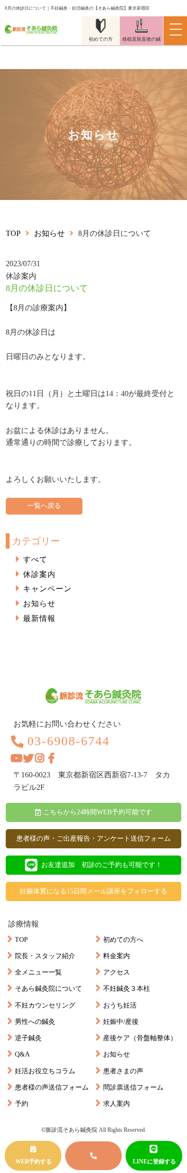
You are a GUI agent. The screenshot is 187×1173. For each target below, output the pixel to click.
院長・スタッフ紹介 (45, 956)
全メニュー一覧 (38, 972)
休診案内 (39, 574)
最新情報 (39, 618)
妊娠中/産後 (121, 1021)
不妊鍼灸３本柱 (126, 988)
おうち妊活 (120, 1005)
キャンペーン (47, 589)
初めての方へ (123, 939)
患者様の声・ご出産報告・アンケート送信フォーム (93, 838)
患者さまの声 (123, 1071)
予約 (21, 1103)
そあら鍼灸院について (48, 988)
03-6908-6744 (68, 741)
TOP (21, 939)
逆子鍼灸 (28, 1038)
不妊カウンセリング (45, 1005)
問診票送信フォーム (133, 1087)
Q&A (22, 1054)
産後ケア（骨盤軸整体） (140, 1038)
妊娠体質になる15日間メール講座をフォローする (93, 891)
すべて (35, 559)
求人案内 (116, 1103)
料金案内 (116, 956)
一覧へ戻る (44, 505)
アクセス (116, 972)
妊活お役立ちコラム (45, 1071)
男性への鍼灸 (35, 1021)
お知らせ (49, 233)
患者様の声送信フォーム (52, 1087)
